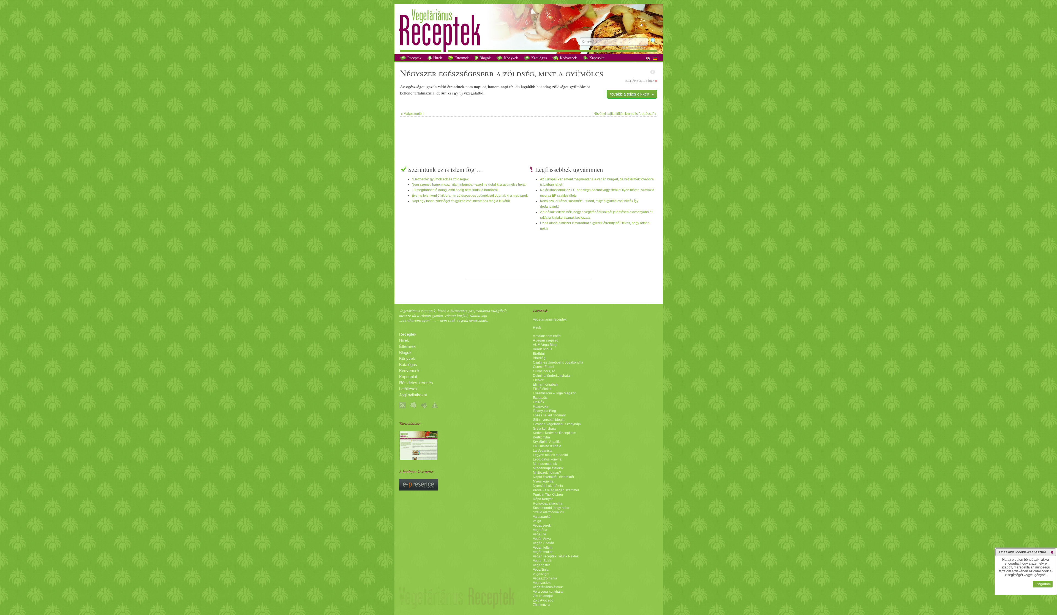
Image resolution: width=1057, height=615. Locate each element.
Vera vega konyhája (548, 592)
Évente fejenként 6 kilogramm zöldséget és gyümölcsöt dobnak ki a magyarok (470, 195)
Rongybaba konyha (547, 503)
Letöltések (408, 389)
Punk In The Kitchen (548, 495)
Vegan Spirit (542, 561)
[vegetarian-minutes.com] (418, 458)
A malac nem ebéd (547, 336)
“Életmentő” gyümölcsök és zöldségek (440, 179)
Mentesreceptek (545, 464)
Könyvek (510, 57)
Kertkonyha (541, 437)
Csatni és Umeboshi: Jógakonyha (558, 362)
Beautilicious (542, 349)
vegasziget (541, 574)
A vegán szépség (546, 340)
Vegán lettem (542, 547)
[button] (1052, 552)
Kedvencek (568, 57)
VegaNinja (541, 569)
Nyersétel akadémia (548, 486)
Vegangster (541, 565)
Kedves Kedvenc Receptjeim (554, 433)
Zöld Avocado (543, 600)
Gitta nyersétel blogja (549, 420)
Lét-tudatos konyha (547, 459)
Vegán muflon (543, 552)
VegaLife (539, 534)
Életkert (538, 380)
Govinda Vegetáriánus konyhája (557, 424)
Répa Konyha (543, 499)
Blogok (484, 57)
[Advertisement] (528, 134)
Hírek (437, 57)
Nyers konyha (543, 481)
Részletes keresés (416, 383)
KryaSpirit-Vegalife (547, 442)
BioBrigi (539, 354)
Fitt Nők (538, 402)
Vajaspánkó (542, 517)
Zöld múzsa (541, 605)
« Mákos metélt (412, 114)
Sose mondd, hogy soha (551, 508)
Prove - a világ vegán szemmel (556, 490)
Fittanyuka (540, 406)
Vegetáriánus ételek (548, 587)
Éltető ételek (542, 389)
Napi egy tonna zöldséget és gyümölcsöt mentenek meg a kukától (461, 201)
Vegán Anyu (542, 539)
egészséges (459, 73)
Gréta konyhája (544, 428)
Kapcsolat (596, 57)
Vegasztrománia (545, 578)
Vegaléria (540, 530)
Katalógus (538, 57)
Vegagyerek (542, 525)
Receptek (413, 57)
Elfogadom (1042, 584)
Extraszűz (540, 398)
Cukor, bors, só (544, 371)
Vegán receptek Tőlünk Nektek (556, 556)
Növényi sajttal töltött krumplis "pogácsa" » (624, 114)
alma (423, 93)
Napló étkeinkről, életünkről (553, 477)
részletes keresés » (634, 47)
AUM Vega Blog (545, 345)
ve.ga (537, 521)
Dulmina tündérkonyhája (551, 376)
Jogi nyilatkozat (413, 395)
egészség (413, 86)
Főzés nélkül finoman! (549, 415)
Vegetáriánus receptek (549, 319)
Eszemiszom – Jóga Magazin (555, 393)
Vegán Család (543, 543)
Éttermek (461, 57)
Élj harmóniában (545, 384)
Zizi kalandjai (543, 596)
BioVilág (539, 358)
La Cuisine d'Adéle (547, 446)
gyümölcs (584, 73)
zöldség (518, 73)
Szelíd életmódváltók (548, 512)
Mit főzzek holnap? (547, 473)
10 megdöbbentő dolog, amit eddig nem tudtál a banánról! (455, 190)
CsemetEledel (543, 367)
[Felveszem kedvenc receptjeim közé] (652, 72)
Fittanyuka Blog (544, 411)
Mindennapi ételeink (548, 468)
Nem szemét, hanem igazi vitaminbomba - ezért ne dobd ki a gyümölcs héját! (469, 184)
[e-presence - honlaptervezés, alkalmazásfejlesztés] (418, 489)
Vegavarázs (542, 583)
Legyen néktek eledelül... (551, 455)
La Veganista (542, 451)
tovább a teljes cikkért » (632, 94)
